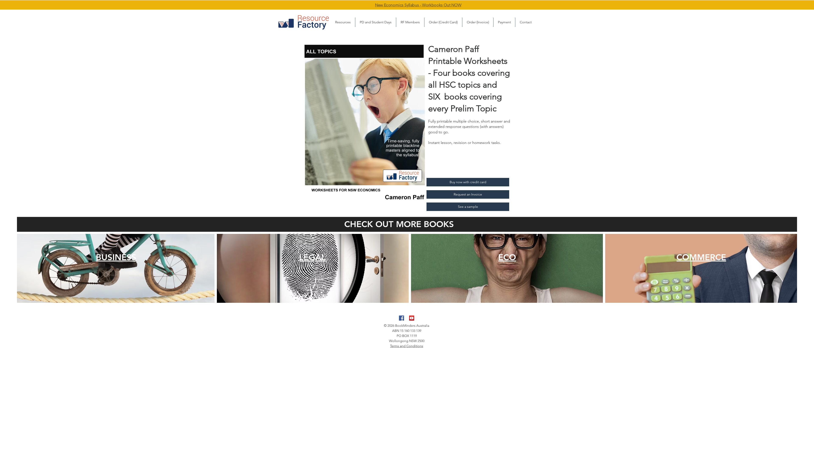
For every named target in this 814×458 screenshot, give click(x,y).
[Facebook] (401, 318)
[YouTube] (411, 318)
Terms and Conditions (406, 346)
